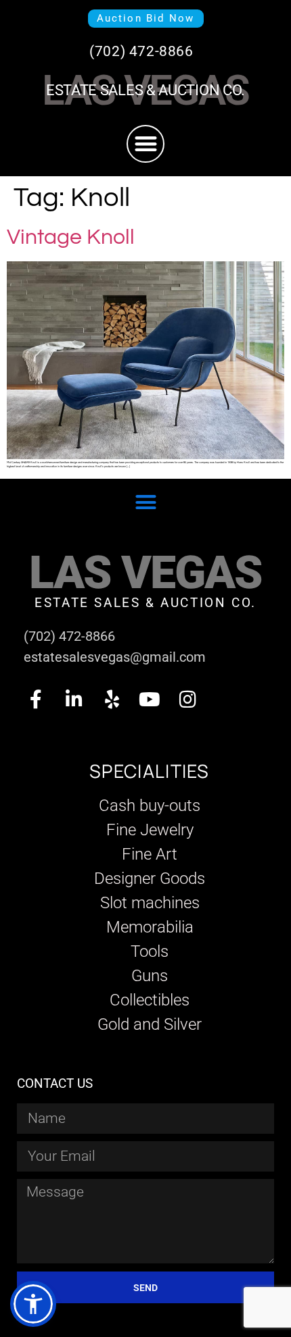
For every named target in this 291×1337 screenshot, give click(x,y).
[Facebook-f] (36, 699)
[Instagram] (187, 699)
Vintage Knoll (71, 237)
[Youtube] (150, 699)
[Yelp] (112, 699)
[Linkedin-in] (74, 699)
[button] (146, 144)
